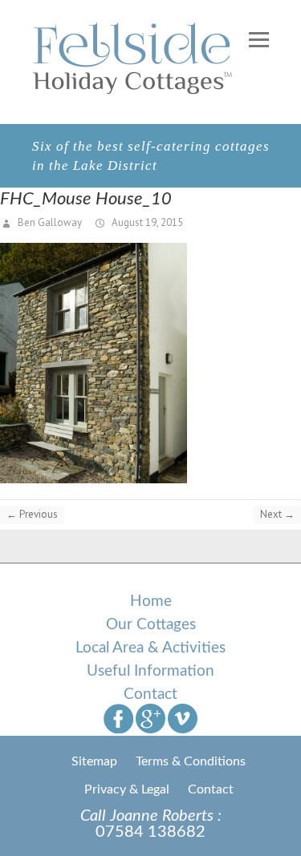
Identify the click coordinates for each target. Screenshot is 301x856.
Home (151, 601)
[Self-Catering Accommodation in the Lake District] (134, 58)
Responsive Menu (259, 39)
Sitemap (94, 761)
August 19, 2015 (146, 222)
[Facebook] (118, 718)
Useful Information (150, 671)
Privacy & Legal (126, 789)
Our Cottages (151, 624)
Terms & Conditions (191, 761)
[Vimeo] (182, 718)
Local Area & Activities (150, 648)
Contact (150, 694)
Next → (277, 514)
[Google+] (150, 718)
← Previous (32, 514)
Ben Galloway (48, 222)
